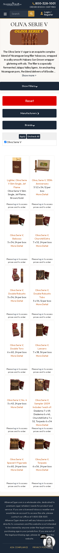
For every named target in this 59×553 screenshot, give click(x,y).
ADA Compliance (19, 547)
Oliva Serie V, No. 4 (17, 400)
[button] (48, 541)
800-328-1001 (45, 3)
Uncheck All (33, 136)
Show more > (29, 75)
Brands (29, 125)
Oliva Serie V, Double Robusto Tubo (42, 294)
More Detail (42, 194)
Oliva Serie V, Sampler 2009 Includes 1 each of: (42, 404)
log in (15, 204)
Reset (29, 101)
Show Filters (29, 86)
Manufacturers (28, 113)
